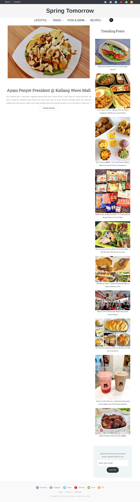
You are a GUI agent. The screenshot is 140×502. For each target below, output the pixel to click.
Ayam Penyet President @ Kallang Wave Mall (49, 90)
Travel (57, 20)
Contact (17, 2)
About (7, 2)
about (61, 492)
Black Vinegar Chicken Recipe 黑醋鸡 (112, 436)
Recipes (95, 20)
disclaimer (77, 492)
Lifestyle (40, 20)
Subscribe (112, 470)
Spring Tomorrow (70, 10)
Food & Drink (76, 20)
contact (69, 492)
